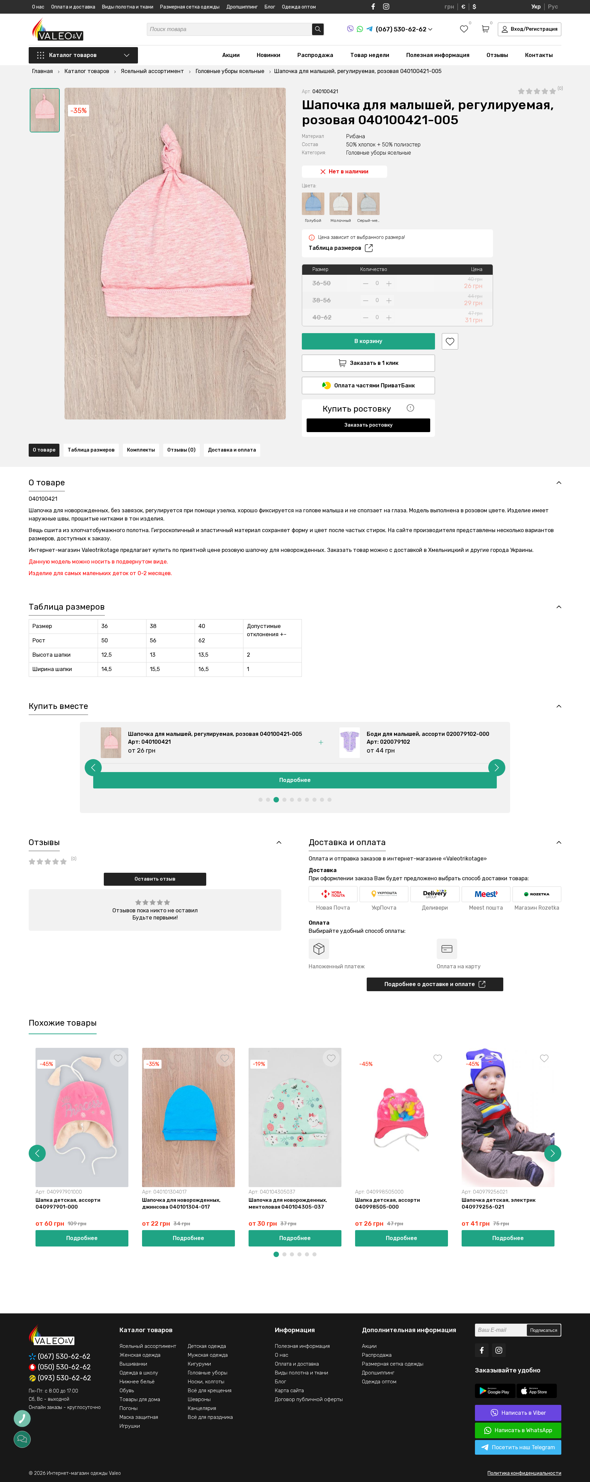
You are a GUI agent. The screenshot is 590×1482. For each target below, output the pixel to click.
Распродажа (315, 55)
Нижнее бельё (137, 1382)
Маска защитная (139, 1417)
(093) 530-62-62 (64, 1378)
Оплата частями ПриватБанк (374, 385)
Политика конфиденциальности (524, 1473)
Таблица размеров (335, 248)
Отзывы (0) (181, 450)
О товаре (44, 450)
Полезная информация (437, 55)
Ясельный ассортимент (148, 1346)
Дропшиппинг (242, 7)
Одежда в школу (139, 1373)
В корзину (368, 341)
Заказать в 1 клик (374, 363)
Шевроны (199, 1399)
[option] (44, 110)
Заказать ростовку (369, 425)
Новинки (268, 55)
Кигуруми (199, 1364)
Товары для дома (140, 1399)
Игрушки (130, 1426)
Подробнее (295, 780)
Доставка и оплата (232, 450)
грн (449, 6)
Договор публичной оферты (309, 1399)
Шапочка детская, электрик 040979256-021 (499, 1203)
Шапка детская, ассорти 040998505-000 (387, 1203)
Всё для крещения (209, 1390)
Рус (553, 6)
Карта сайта (289, 1390)
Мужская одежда (208, 1355)
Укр (536, 6)
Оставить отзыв (155, 879)
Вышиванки (133, 1364)
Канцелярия (202, 1408)
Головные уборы (207, 1373)
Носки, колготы (206, 1382)
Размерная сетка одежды (190, 7)
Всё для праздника (210, 1417)
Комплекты (141, 450)
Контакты (539, 55)
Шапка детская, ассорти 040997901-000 (68, 1203)
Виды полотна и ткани (127, 7)
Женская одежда (140, 1355)
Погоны (129, 1408)
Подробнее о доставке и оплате (429, 984)
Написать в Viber (524, 1413)
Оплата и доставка (73, 7)
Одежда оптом (299, 7)
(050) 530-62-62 (64, 1367)
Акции (231, 55)
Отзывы (497, 55)
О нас (38, 7)
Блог (270, 7)
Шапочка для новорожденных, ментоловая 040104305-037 (288, 1203)
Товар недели (369, 55)
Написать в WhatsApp (523, 1430)
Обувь (127, 1390)
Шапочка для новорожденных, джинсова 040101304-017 (181, 1203)
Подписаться (543, 1330)
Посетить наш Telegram (523, 1447)
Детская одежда (207, 1346)
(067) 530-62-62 (64, 1356)
